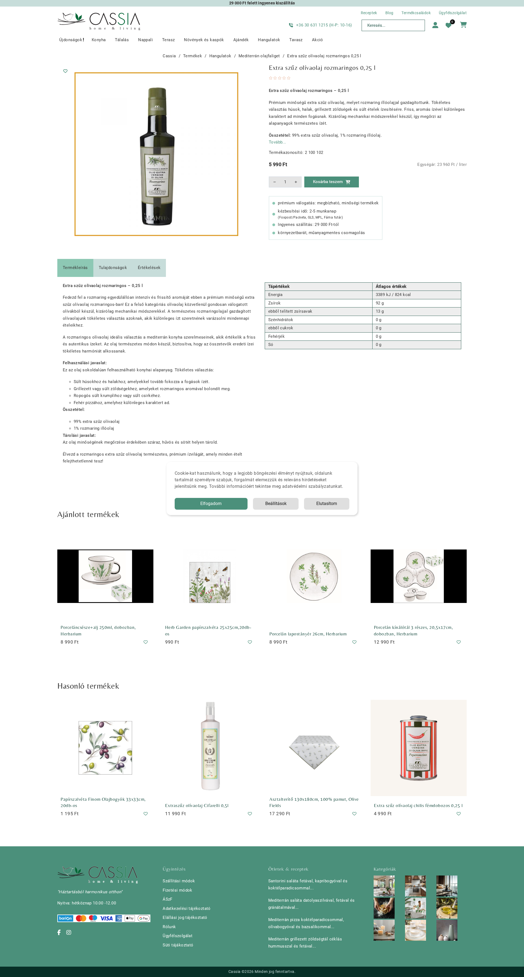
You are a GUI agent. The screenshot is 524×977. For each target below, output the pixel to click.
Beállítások (276, 503)
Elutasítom (326, 503)
